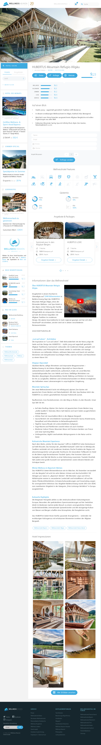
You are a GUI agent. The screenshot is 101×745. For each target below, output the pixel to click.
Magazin (58, 721)
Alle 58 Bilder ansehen (66, 693)
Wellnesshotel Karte (36, 716)
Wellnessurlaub (8, 356)
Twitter (8, 717)
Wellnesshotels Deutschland (88, 714)
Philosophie (59, 732)
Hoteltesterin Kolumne (62, 724)
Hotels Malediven (85, 731)
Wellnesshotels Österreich (87, 720)
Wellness (19, 356)
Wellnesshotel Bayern (40, 528)
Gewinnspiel (34, 729)
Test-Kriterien (59, 713)
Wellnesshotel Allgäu (57, 528)
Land (6, 79)
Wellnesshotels (61, 4)
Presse (32, 713)
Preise (41, 75)
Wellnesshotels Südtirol (87, 728)
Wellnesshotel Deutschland (76, 528)
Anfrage (56, 75)
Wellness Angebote (36, 724)
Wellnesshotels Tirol (86, 723)
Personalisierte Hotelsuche (38, 721)
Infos (8, 59)
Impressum (34, 735)
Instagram (9, 720)
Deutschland (59, 70)
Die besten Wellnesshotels (38, 718)
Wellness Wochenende (10, 352)
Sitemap (82, 733)
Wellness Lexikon (35, 726)
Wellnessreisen (8, 360)
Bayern (50, 70)
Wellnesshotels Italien (86, 725)
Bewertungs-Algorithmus (63, 716)
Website (71, 75)
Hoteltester (59, 718)
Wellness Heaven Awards (63, 726)
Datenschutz (42, 735)
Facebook (17, 717)
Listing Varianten (60, 735)
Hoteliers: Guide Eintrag (37, 732)
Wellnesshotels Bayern (86, 717)
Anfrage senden (66, 160)
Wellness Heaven (60, 729)
